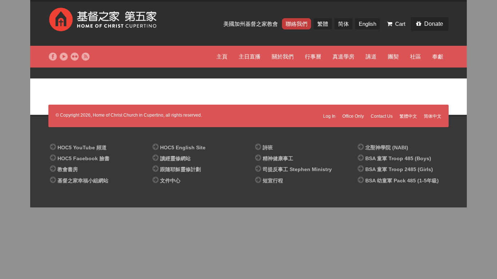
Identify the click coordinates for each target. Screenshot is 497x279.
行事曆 (313, 56)
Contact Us (382, 116)
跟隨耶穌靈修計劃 (180, 169)
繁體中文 (408, 116)
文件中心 (170, 180)
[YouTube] (63, 56)
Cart (400, 24)
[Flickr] (74, 56)
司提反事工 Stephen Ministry (297, 169)
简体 (343, 24)
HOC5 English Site (183, 147)
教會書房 (67, 169)
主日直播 (250, 56)
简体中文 (432, 116)
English (367, 24)
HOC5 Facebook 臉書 (83, 158)
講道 (371, 56)
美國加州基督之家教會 (251, 24)
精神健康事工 (278, 158)
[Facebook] (52, 56)
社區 (415, 56)
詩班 (268, 147)
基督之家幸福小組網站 (82, 180)
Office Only (353, 116)
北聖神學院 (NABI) (386, 147)
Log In (329, 116)
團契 (393, 56)
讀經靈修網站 (175, 158)
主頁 (221, 56)
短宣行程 (273, 180)
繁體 (322, 24)
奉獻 (437, 56)
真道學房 (343, 56)
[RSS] (85, 56)
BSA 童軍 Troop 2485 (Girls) (399, 169)
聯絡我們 (296, 24)
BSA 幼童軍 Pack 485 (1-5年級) (402, 180)
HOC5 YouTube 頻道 (82, 147)
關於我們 (283, 56)
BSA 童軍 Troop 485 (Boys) (398, 158)
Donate (433, 24)
